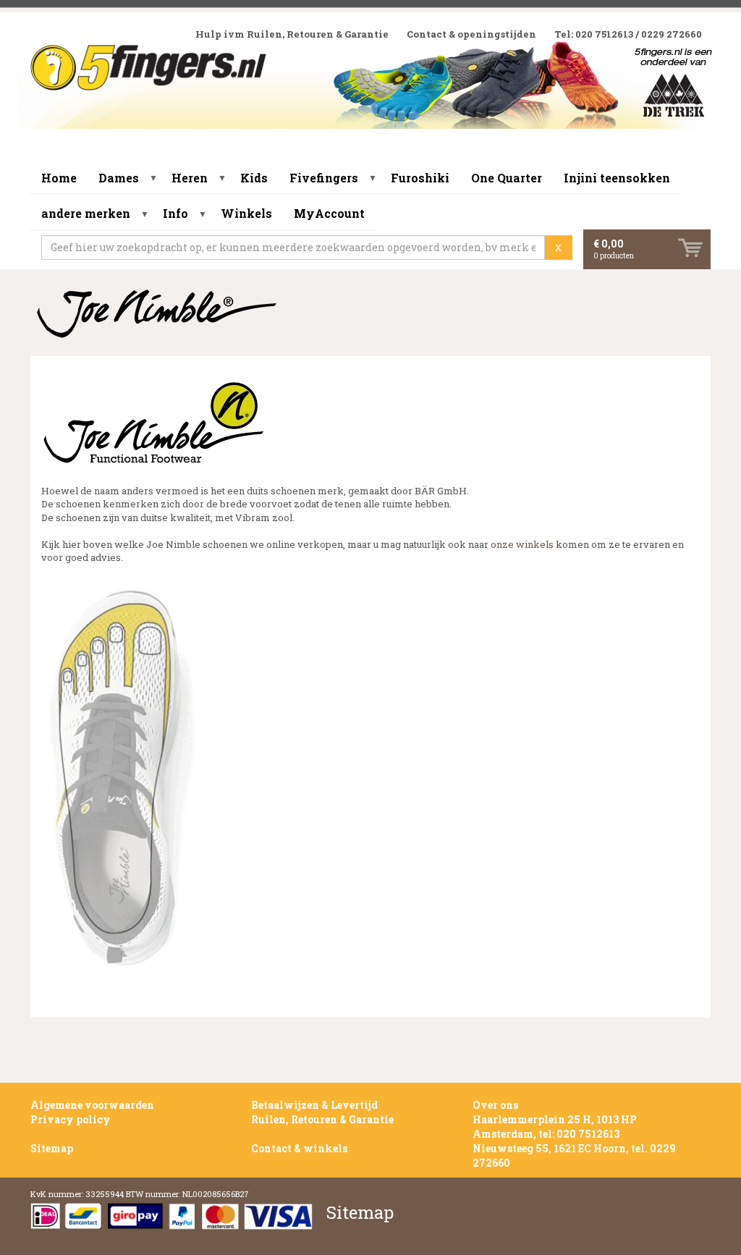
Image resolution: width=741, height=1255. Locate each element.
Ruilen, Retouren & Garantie (322, 1119)
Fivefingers (323, 177)
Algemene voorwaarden (92, 1105)
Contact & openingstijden (471, 34)
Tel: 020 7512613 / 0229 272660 (628, 34)
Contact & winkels (299, 1148)
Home (59, 177)
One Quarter (506, 177)
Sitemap (51, 1148)
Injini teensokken (617, 177)
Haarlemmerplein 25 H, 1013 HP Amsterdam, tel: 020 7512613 (555, 1126)
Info (175, 213)
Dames (118, 177)
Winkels (246, 213)
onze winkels (523, 544)
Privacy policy (70, 1119)
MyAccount (329, 213)
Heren (190, 177)
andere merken (85, 213)
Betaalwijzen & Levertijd (314, 1105)
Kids (254, 177)
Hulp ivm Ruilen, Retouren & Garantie (292, 34)
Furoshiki (420, 177)
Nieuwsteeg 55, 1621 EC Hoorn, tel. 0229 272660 (574, 1155)
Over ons (495, 1105)
